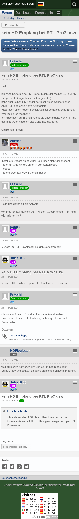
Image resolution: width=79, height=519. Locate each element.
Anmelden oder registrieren (18, 3)
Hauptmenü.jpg (18, 335)
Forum (7, 12)
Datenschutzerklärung (14, 477)
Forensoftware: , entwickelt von (39, 486)
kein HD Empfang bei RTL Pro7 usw (38, 32)
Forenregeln (44, 12)
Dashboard (24, 12)
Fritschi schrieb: (17, 411)
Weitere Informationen (25, 49)
